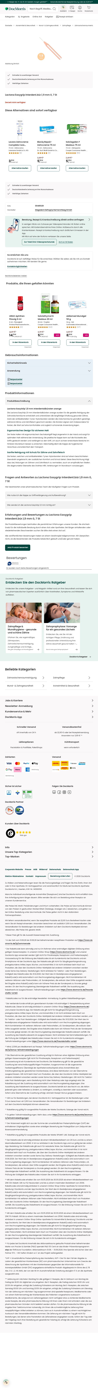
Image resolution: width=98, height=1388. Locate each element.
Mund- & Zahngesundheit (48, 25)
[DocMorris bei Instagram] (64, 792)
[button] (39, 242)
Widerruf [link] (43, 869)
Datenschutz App (71, 869)
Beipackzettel (16, 379)
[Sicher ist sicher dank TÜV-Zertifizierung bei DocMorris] (9, 792)
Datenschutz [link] (55, 869)
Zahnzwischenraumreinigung (86, 25)
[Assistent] (6, 1382)
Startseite (8, 25)
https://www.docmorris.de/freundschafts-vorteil (54, 1041)
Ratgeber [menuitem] (49, 16)
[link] (9, 810)
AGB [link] (35, 869)
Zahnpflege (66, 25)
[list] (49, 47)
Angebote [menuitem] (25, 16)
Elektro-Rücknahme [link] (14, 876)
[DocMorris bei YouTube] (69, 792)
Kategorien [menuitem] (10, 16)
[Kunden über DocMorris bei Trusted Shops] (19, 833)
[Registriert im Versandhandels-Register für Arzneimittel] (27, 794)
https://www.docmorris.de (62, 952)
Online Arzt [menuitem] (37, 16)
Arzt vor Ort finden (66, 242)
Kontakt (29, 876)
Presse (28, 869)
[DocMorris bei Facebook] (59, 792)
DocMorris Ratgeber (79, 657)
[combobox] (43, 9)
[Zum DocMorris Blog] (54, 792)
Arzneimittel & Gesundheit (25, 25)
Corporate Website (14, 869)
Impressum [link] (40, 876)
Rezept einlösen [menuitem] (66, 16)
